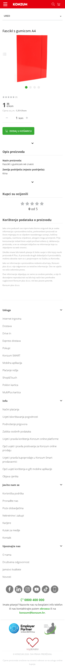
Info (5, 400)
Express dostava (11, 340)
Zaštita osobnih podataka (16, 431)
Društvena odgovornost (15, 562)
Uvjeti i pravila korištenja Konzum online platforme (30, 438)
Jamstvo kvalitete (11, 569)
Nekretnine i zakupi (13, 515)
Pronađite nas (10, 500)
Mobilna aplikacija (12, 362)
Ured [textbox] (7, 15)
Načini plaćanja (10, 409)
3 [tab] (34, 87)
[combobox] (32, 16)
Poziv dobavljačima (13, 508)
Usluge (6, 310)
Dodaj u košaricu (20, 131)
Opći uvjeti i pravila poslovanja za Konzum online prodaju (29, 448)
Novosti (6, 576)
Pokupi (6, 348)
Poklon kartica (10, 385)
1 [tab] (26, 87)
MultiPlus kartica (11, 392)
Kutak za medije (11, 530)
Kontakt (6, 537)
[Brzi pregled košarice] (61, 4)
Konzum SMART (11, 355)
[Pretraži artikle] (53, 4)
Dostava (7, 326)
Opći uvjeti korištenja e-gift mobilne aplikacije (27, 469)
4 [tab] (39, 87)
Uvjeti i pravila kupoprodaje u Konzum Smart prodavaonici (27, 459)
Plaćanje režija (10, 370)
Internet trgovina (11, 318)
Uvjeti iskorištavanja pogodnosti (20, 416)
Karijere (6, 523)
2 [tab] (30, 87)
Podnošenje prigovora (14, 424)
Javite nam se (11, 485)
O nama (6, 554)
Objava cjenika (10, 476)
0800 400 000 (34, 600)
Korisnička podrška (13, 493)
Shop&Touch (9, 377)
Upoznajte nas (11, 546)
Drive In (6, 333)
